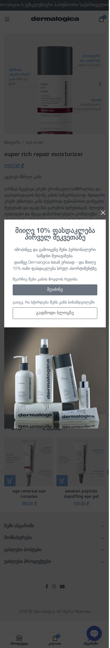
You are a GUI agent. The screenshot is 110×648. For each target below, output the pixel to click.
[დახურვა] (103, 213)
